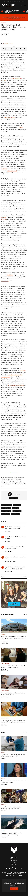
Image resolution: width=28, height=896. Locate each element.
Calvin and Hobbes (9, 117)
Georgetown (18, 78)
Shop (2, 577)
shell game (10, 275)
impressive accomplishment (16, 385)
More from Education (7, 614)
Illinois (21, 127)
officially (3, 217)
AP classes (17, 505)
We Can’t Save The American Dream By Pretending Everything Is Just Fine (11, 807)
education (15, 508)
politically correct (12, 171)
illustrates (4, 219)
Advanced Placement (7, 505)
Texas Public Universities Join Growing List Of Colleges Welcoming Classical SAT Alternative (13, 721)
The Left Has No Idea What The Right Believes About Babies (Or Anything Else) (13, 755)
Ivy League (23, 370)
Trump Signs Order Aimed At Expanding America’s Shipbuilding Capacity (11, 834)
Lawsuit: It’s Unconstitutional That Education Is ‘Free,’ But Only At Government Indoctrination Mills (13, 638)
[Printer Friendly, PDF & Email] (24, 49)
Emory (12, 78)
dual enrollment (6, 508)
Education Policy (6, 511)
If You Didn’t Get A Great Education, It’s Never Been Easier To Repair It (13, 693)
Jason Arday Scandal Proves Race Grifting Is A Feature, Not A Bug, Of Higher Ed (13, 666)
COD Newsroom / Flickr (8, 43)
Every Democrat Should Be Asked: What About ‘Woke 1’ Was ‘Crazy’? (13, 781)
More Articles (14, 498)
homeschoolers (6, 513)
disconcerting (5, 281)
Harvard (3, 80)
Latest (3, 732)
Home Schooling (17, 511)
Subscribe (14, 888)
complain (4, 169)
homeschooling (15, 513)
